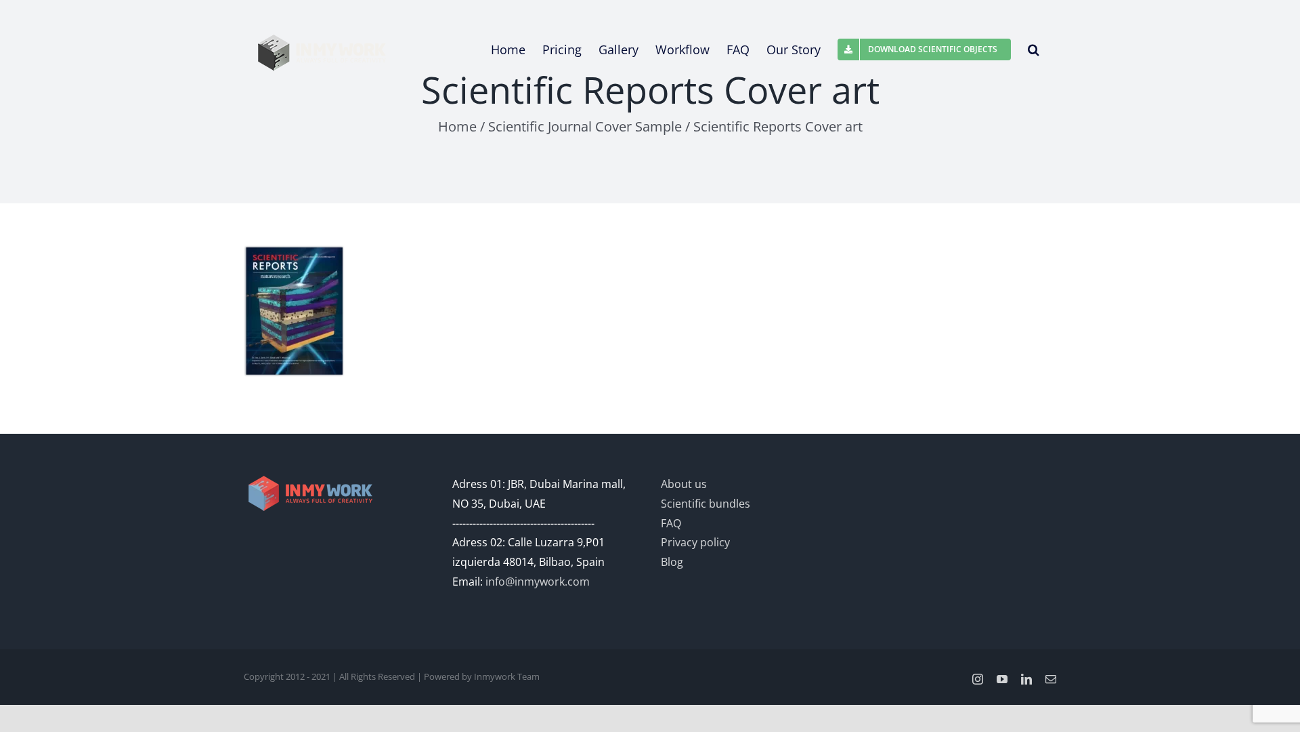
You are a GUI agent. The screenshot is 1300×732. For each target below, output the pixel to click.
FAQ (671, 523)
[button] (1033, 49)
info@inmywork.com (537, 581)
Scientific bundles (705, 503)
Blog (672, 561)
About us (684, 483)
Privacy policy (695, 542)
